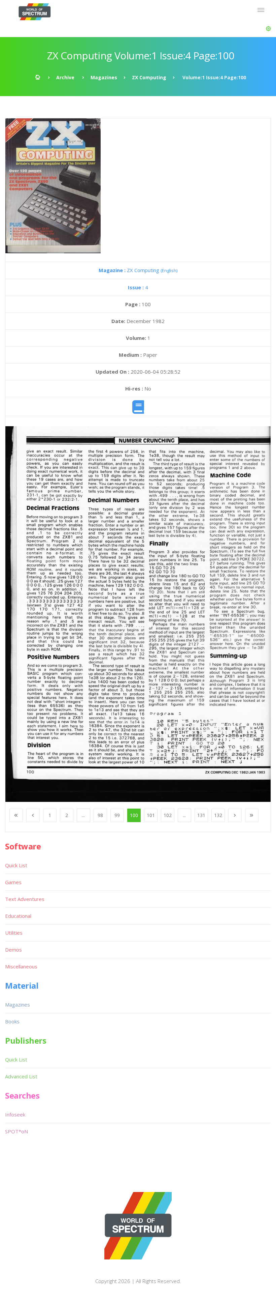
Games (13, 882)
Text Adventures (24, 899)
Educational (18, 915)
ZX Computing (149, 77)
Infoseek (15, 1114)
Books (12, 1021)
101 (151, 815)
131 (201, 815)
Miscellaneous (21, 966)
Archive (65, 77)
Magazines (104, 77)
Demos (13, 949)
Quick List (16, 865)
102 (168, 815)
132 (218, 815)
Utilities (14, 932)
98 (100, 815)
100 (134, 815)
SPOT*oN (16, 1131)
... (83, 815)
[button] (268, 28)
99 (117, 815)
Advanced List (21, 1076)
